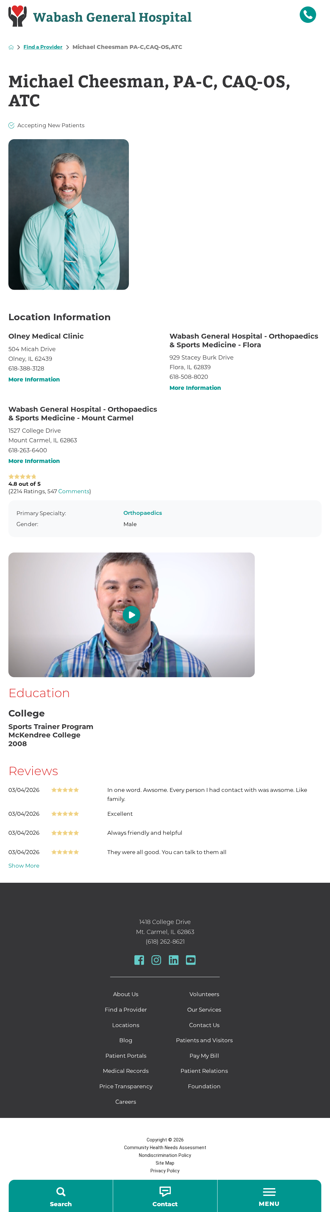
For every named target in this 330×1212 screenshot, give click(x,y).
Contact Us (204, 1025)
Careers (125, 1102)
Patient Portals (125, 1056)
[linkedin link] (174, 960)
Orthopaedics (142, 513)
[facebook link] (139, 960)
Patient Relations (204, 1071)
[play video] (165, 615)
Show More (23, 865)
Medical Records (126, 1071)
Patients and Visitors (204, 1040)
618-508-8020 (189, 376)
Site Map (165, 1163)
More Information (34, 379)
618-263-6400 (27, 450)
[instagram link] (156, 960)
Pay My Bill (204, 1056)
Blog (125, 1040)
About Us (125, 994)
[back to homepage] (11, 47)
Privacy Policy (165, 1170)
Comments (73, 491)
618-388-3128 (26, 368)
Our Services (204, 1009)
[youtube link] (191, 960)
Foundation (204, 1086)
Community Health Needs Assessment (165, 1147)
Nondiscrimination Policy (165, 1155)
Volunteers (204, 994)
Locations (125, 1025)
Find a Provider (43, 47)
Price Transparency (125, 1086)
